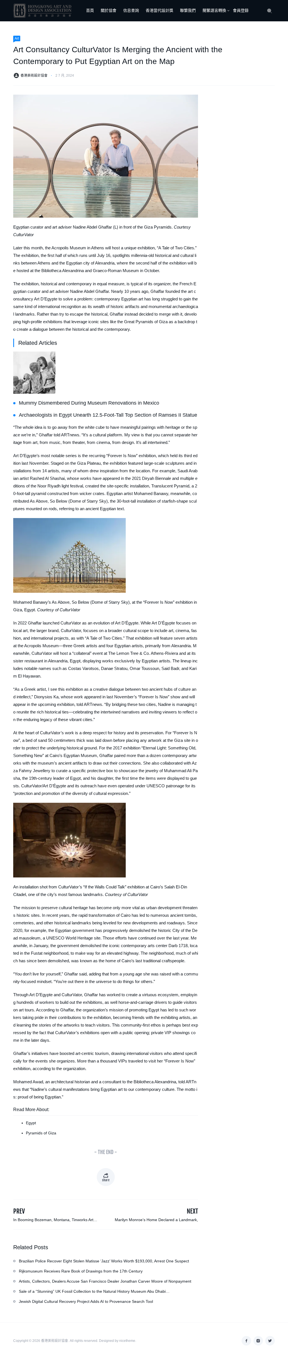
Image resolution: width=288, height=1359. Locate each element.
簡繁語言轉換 (214, 10)
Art (17, 38)
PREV (19, 1211)
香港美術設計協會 (34, 75)
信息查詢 (131, 10)
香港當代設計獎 (159, 10)
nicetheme (127, 1341)
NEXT (192, 1211)
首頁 (90, 10)
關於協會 (108, 10)
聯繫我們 (188, 10)
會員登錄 (241, 10)
